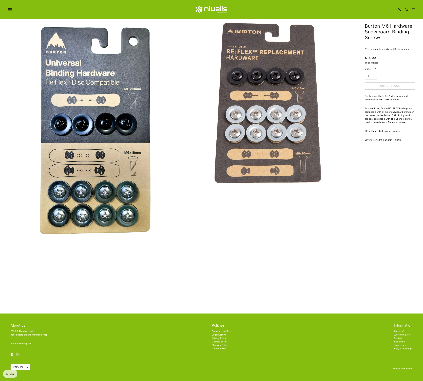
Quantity (370, 69)
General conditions (221, 331)
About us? (399, 331)
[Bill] (399, 9)
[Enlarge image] (89, 131)
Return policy (219, 348)
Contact (398, 338)
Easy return (400, 345)
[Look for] (406, 9)
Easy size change (403, 348)
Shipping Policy (220, 345)
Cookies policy (219, 341)
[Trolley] (413, 9)
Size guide (399, 341)
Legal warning (219, 334)
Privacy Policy (219, 338)
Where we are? (402, 334)
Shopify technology (402, 368)
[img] (12, 354)
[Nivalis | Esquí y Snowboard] (211, 9)
